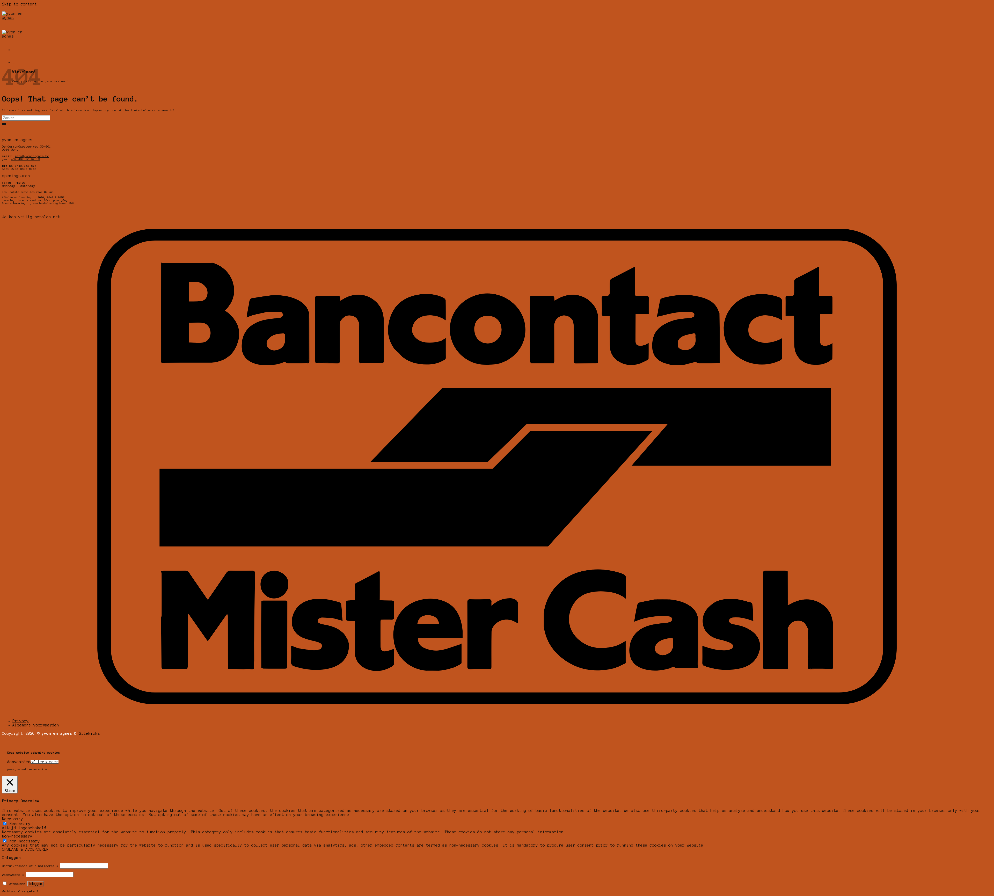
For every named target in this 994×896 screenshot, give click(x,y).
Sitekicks (89, 733)
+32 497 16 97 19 (25, 159)
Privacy (20, 721)
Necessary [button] (12, 819)
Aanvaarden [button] (19, 762)
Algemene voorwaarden (35, 725)
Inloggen (35, 884)
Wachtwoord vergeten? (20, 891)
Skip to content (19, 4)
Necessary (20, 824)
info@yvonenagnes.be (32, 156)
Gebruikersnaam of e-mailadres (30, 866)
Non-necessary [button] (17, 836)
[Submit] (4, 124)
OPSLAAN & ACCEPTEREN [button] (25, 849)
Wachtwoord (13, 874)
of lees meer (45, 762)
